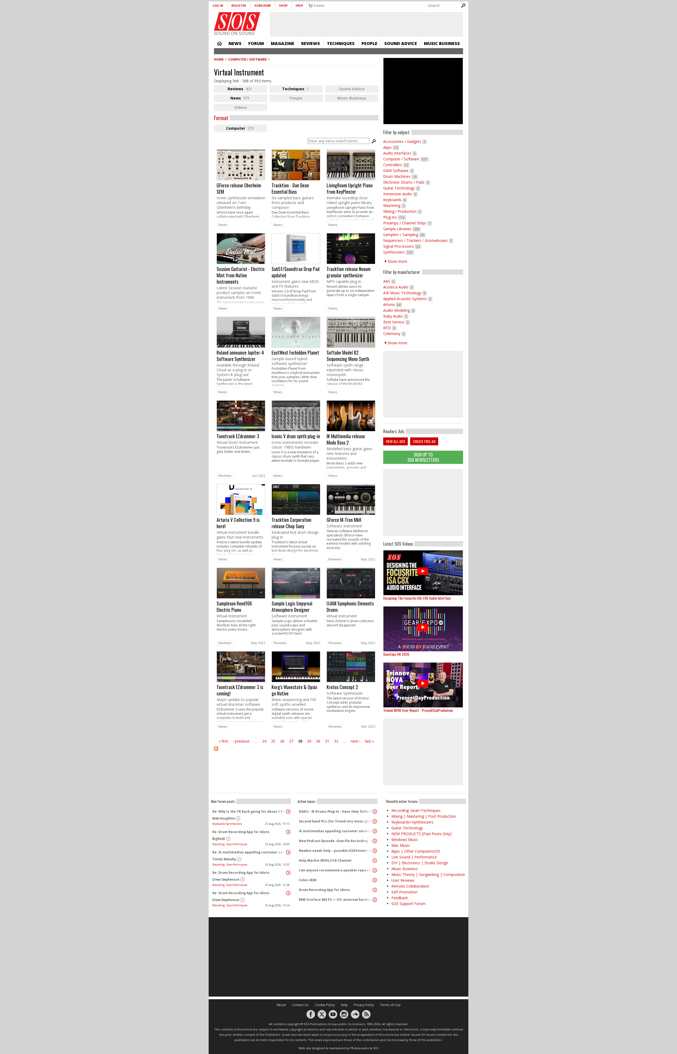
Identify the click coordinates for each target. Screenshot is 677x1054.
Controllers (396, 164)
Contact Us (300, 1005)
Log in (218, 5)
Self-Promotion (404, 891)
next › (355, 741)
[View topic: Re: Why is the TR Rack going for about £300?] (288, 811)
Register (238, 5)
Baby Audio (395, 316)
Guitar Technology (401, 188)
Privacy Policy (364, 1005)
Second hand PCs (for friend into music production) (336, 821)
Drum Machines (400, 176)
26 (282, 741)
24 (264, 741)
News (234, 43)
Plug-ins (394, 217)
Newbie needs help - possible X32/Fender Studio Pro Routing (336, 850)
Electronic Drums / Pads (406, 182)
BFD (389, 327)
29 (309, 741)
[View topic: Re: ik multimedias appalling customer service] (288, 852)
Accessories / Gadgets (405, 141)
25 (273, 741)
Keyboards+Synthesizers (227, 824)
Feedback (399, 897)
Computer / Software (247, 59)
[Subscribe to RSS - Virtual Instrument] (296, 752)
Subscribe (262, 5)
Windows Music (404, 839)
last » (369, 741)
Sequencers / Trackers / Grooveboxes (418, 240)
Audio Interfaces (400, 153)
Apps (391, 147)
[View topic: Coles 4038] (374, 880)
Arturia (392, 304)
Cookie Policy (325, 1005)
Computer (246, 129)
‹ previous (241, 741)
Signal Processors (402, 246)
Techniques (341, 43)
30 (318, 741)
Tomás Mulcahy (224, 859)
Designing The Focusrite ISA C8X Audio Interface (417, 598)
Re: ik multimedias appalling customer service (249, 852)
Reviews (310, 43)
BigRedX (218, 838)
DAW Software (398, 170)
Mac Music (400, 845)
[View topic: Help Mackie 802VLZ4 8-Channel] (374, 860)
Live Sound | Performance (414, 857)
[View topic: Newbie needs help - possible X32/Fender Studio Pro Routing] (374, 850)
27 (291, 741)
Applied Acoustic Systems (407, 298)
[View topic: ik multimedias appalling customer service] (374, 831)
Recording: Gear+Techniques (229, 844)
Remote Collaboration (410, 886)
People (369, 43)
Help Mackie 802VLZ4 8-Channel (325, 860)
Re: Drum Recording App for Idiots (240, 832)
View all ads (395, 441)
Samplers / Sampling (404, 234)
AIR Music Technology (405, 292)
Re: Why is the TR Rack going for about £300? (249, 811)
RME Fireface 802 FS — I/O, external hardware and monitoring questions (336, 899)
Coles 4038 (307, 880)
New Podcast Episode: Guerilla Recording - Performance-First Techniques (336, 841)
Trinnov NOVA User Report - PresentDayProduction (418, 710)
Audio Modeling (399, 310)
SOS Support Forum (408, 903)
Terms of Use (390, 1005)
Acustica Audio (398, 286)
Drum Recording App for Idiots (324, 890)
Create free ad (424, 441)
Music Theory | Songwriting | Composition (428, 874)
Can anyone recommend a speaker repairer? (336, 870)
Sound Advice (400, 43)
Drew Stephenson (225, 879)
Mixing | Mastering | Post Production (423, 816)
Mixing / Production (402, 211)
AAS (389, 281)
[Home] (237, 21)
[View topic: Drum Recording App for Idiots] (374, 890)
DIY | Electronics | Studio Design (419, 862)
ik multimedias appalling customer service (335, 831)
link (241, 185)
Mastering (394, 205)
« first (223, 741)
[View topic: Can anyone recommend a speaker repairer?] (374, 870)
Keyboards (395, 199)
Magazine (282, 43)
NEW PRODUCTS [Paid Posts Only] (421, 833)
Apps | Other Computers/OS (415, 851)
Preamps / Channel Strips (407, 222)
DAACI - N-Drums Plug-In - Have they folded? (335, 811)
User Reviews (402, 880)
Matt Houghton (223, 818)
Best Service (396, 321)
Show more (397, 261)
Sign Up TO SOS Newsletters (423, 457)
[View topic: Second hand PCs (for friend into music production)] (374, 821)
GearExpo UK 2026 (396, 654)
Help (299, 5)
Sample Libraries (402, 228)
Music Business (442, 43)
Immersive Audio (400, 193)
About (281, 1005)
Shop (283, 5)
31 (327, 741)
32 (336, 741)
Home (219, 43)
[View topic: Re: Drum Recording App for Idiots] (288, 832)
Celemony (394, 333)
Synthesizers (398, 252)
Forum (256, 43)
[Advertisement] (423, 502)
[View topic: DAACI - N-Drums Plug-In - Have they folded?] (374, 811)
